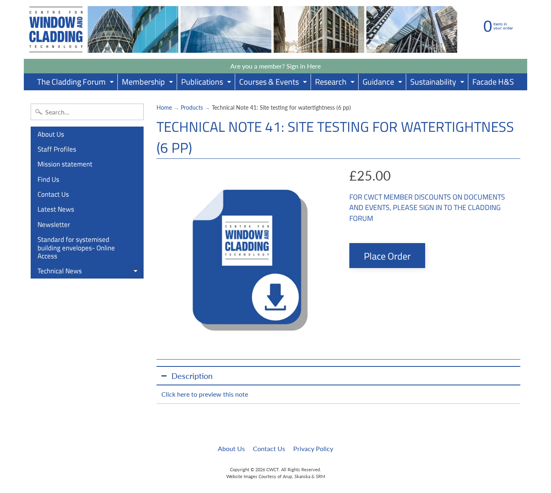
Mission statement (65, 164)
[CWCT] (243, 29)
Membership (148, 82)
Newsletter (54, 224)
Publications (207, 82)
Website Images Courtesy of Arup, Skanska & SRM (275, 476)
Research (336, 82)
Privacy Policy (313, 448)
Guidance (383, 82)
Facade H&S (493, 81)
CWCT (272, 469)
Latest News (56, 209)
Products (192, 107)
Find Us (48, 179)
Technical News (91, 272)
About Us (51, 134)
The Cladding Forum (76, 82)
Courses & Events (274, 82)
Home (164, 107)
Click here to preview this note (204, 394)
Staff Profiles (57, 149)
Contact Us (53, 194)
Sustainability (438, 82)
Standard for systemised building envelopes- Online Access (76, 247)
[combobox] (87, 112)
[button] (339, 375)
